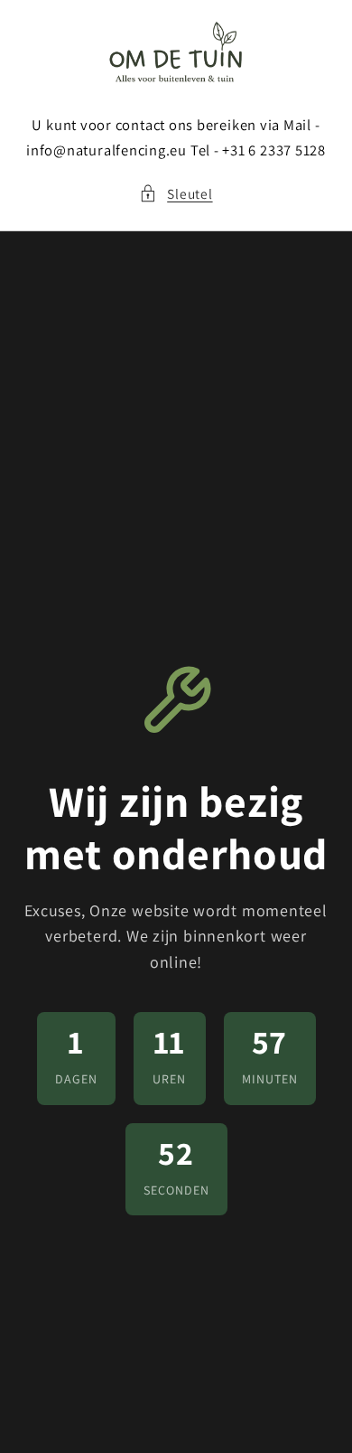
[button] (175, 194)
